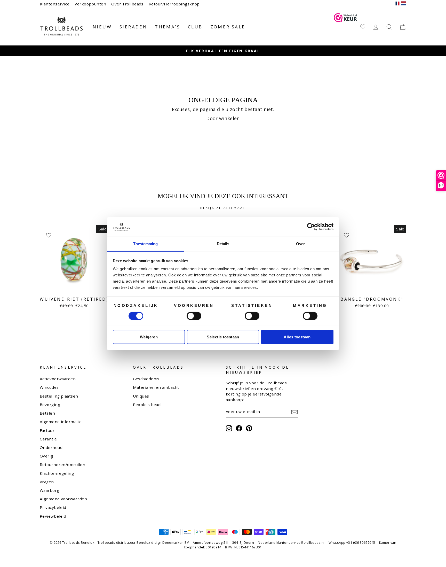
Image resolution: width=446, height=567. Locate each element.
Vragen (47, 481)
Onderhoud (51, 447)
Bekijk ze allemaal (223, 208)
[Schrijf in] (294, 412)
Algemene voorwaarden (63, 498)
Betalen (47, 413)
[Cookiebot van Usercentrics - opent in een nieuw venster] (310, 227)
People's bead (147, 404)
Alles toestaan (297, 337)
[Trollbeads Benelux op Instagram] (229, 428)
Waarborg (49, 490)
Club (195, 27)
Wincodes (49, 387)
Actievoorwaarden (58, 378)
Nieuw (102, 27)
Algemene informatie (61, 421)
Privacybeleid (53, 507)
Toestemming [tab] (145, 244)
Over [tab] (300, 244)
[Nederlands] (403, 4)
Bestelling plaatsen (59, 396)
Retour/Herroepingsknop (174, 3)
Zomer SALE (227, 27)
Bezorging (50, 404)
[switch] (194, 316)
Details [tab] (223, 244)
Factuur (47, 430)
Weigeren (149, 337)
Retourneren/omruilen (62, 464)
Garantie (48, 438)
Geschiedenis (146, 378)
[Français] (397, 4)
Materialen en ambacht (156, 387)
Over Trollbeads (127, 3)
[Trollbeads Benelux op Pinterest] (249, 428)
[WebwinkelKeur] (345, 26)
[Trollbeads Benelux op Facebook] (239, 428)
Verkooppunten (90, 3)
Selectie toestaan (223, 337)
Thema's (167, 27)
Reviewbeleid (53, 516)
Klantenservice (54, 3)
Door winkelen (223, 118)
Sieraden (133, 27)
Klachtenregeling (57, 473)
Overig (46, 456)
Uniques (141, 396)
